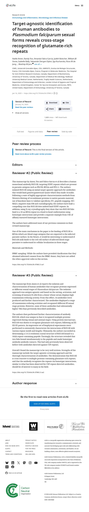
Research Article (18, 15)
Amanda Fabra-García (43, 58)
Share (51, 109)
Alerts (7, 449)
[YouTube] (36, 463)
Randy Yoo (28, 58)
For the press (30, 449)
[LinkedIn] (12, 463)
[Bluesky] (7, 463)
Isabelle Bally (24, 61)
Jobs (6, 443)
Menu (77, 5)
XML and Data (30, 454)
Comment (67, 110)
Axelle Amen (17, 58)
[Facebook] (12, 467)
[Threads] (7, 467)
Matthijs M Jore (25, 64)
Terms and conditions (13, 454)
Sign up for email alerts (44, 404)
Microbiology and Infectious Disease (53, 18)
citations (48, 120)
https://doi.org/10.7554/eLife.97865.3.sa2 (28, 372)
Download (53, 103)
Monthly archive (31, 446)
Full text (20, 131)
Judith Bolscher (60, 58)
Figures (35, 131)
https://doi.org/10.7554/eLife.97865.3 (38, 93)
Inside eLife (29, 443)
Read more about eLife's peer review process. (33, 154)
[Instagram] (30, 463)
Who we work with (12, 446)
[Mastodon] (24, 463)
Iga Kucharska (59, 61)
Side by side (67, 131)
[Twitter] (18, 463)
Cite (67, 103)
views (48, 117)
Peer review (52, 131)
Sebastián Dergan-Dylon (41, 61)
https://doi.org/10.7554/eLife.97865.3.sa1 (28, 264)
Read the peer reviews (24, 107)
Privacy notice (44, 409)
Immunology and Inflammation (25, 18)
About (7, 440)
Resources (29, 451)
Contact (8, 451)
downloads (61, 117)
